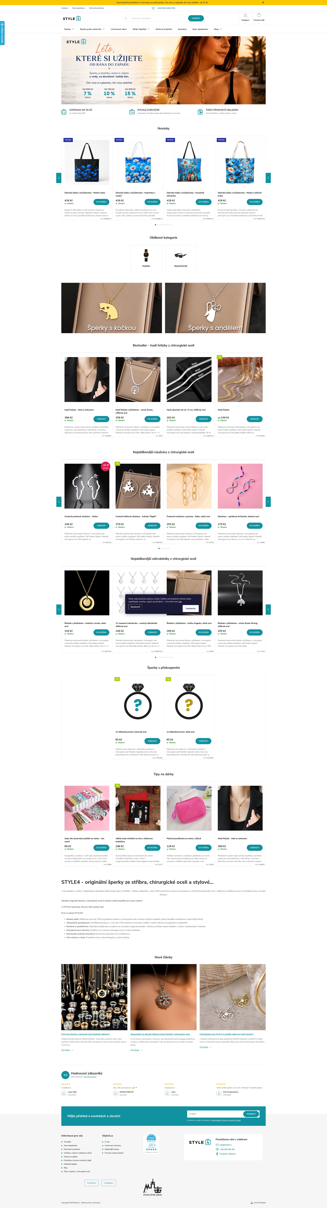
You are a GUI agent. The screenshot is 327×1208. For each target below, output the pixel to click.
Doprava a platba (70, 1156)
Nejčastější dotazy (112, 1149)
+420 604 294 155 (227, 1149)
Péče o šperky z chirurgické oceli (77, 1171)
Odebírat (251, 1114)
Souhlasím (191, 608)
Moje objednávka (78, 8)
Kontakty (64, 8)
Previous (58, 178)
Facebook (91, 1183)
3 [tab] (160, 224)
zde (180, 601)
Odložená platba (70, 1164)
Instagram (108, 1183)
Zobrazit (101, 419)
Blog (65, 1168)
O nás (107, 1142)
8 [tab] (171, 224)
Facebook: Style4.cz (228, 1154)
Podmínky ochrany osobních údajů (77, 1160)
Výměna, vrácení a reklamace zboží (77, 1153)
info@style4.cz (226, 1145)
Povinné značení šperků (114, 1153)
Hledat (196, 18)
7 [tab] (169, 224)
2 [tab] (157, 224)
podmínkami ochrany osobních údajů (226, 1120)
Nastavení (135, 606)
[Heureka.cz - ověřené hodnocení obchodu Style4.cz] (151, 1144)
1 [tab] (155, 224)
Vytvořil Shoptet (260, 1203)
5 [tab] (164, 224)
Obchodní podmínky (96, 8)
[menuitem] (69, 29)
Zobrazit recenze (90, 1077)
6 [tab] (167, 224)
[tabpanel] (87, 178)
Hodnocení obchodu (113, 1146)
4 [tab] (162, 224)
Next (268, 178)
